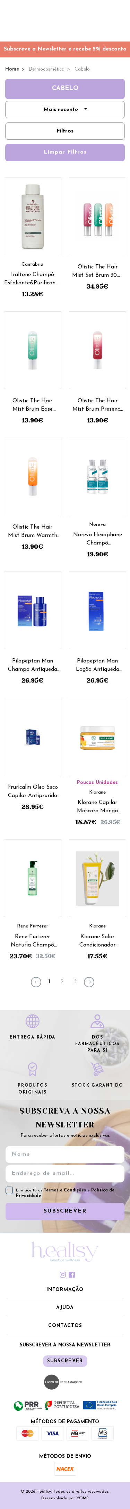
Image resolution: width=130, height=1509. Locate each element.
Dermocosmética (45, 69)
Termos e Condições (65, 1190)
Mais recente (60, 109)
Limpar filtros (65, 152)
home (12, 69)
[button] (65, 1290)
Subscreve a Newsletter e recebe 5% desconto (65, 49)
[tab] (65, 1274)
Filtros (65, 131)
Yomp (82, 1498)
